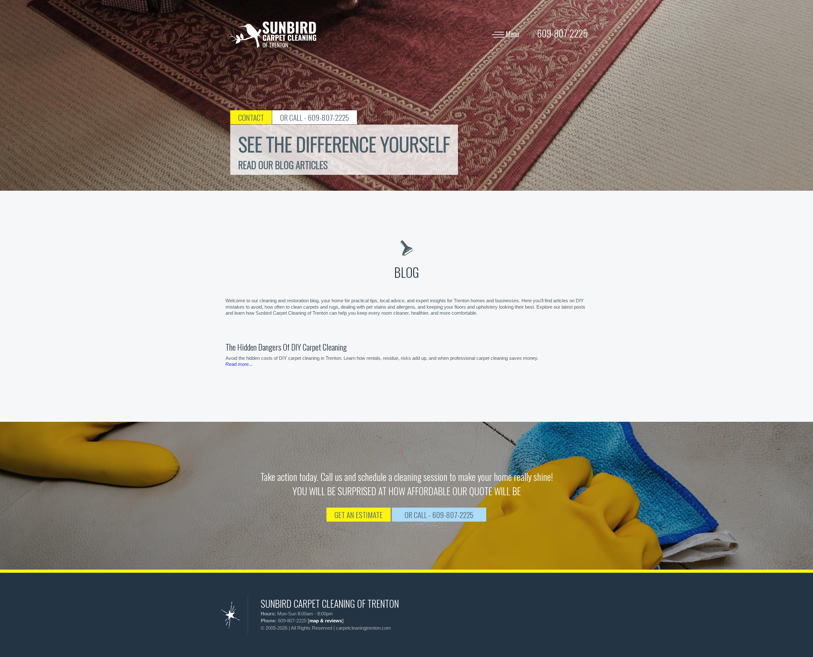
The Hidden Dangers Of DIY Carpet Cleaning (286, 347)
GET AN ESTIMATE (358, 514)
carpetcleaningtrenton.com (363, 628)
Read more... (238, 364)
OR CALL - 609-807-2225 (314, 117)
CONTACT (251, 117)
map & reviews (325, 620)
